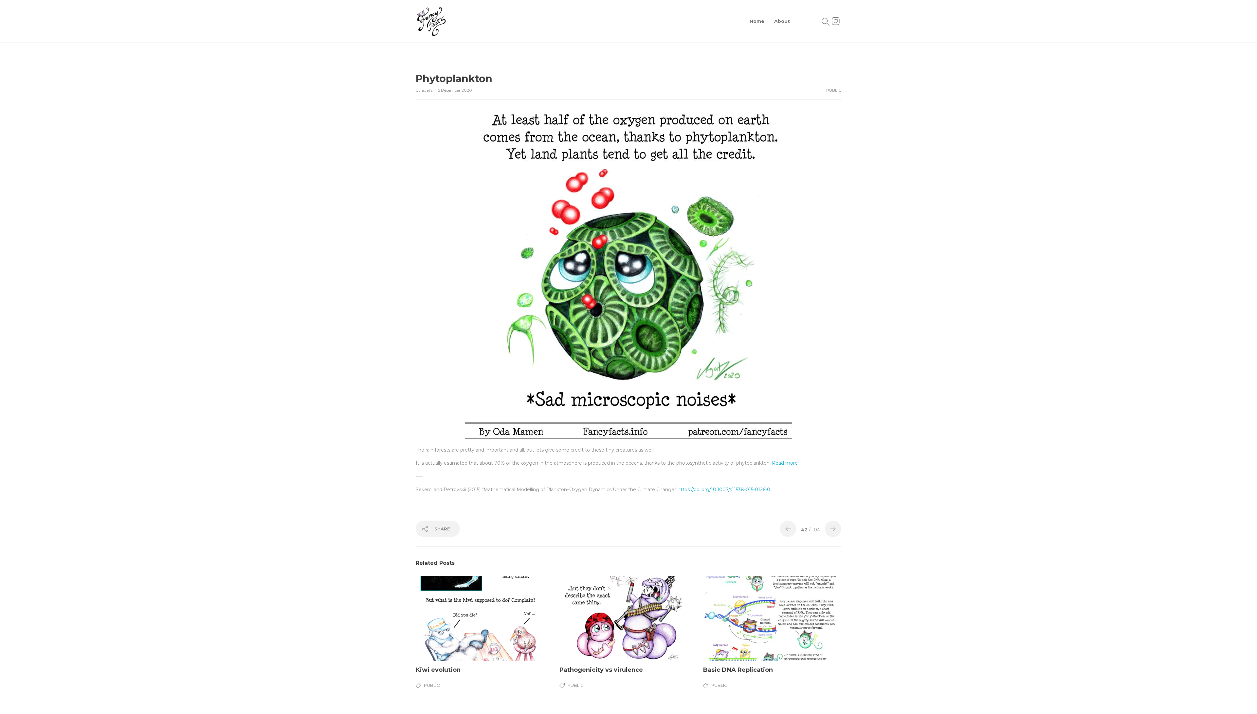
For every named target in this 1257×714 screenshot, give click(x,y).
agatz (428, 90)
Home (757, 21)
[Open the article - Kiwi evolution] (483, 618)
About (782, 21)
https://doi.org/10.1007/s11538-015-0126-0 (724, 489)
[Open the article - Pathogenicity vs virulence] (626, 618)
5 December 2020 (455, 90)
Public (833, 90)
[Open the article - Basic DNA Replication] (770, 618)
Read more (785, 463)
